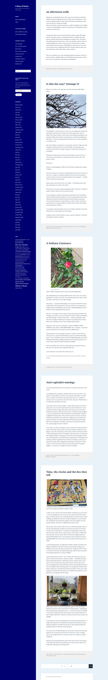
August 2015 (18, 150)
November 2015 (19, 142)
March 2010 (18, 205)
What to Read (21, 286)
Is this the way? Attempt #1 (62, 84)
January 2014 (18, 162)
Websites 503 (18, 64)
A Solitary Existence (58, 243)
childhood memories (18, 250)
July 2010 (17, 195)
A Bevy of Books (22, 6)
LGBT (29, 257)
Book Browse (18, 49)
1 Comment (69, 68)
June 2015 (17, 155)
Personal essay (65, 226)
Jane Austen (28, 254)
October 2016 (18, 127)
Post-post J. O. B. (66, 455)
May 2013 (17, 170)
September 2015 (19, 147)
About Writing (58, 226)
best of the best (19, 242)
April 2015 (17, 160)
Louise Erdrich (24, 259)
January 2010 (18, 207)
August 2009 (18, 220)
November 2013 (19, 165)
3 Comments (69, 367)
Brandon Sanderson (19, 248)
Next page (91, 666)
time (47, 655)
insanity (23, 254)
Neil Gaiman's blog (19, 267)
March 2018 (18, 122)
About (16, 22)
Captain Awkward (19, 54)
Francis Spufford (18, 254)
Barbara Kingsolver (19, 241)
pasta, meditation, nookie (21, 31)
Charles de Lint (26, 248)
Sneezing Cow (18, 56)
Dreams (16, 253)
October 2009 (18, 215)
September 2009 (19, 217)
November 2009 (19, 212)
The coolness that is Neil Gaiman (22, 278)
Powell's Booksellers (20, 270)
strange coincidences (21, 275)
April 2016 (17, 137)
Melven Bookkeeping (20, 19)
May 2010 (17, 200)
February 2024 (18, 105)
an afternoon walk (57, 11)
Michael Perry (27, 263)
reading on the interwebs (21, 271)
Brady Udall (26, 247)
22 (72, 666)
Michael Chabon (19, 263)
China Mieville (25, 250)
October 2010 (18, 190)
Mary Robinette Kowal (19, 262)
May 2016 (17, 135)
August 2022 (18, 110)
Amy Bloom (28, 239)
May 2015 (17, 157)
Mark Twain (24, 260)
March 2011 (18, 182)
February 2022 (18, 117)
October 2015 (18, 145)
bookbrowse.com (19, 247)
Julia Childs (17, 257)
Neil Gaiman (18, 265)
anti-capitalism (76, 455)
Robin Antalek (23, 273)
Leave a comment (51, 456)
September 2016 (19, 130)
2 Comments (58, 228)
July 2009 (17, 222)
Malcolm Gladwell (18, 260)
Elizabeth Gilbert (27, 253)
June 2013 (17, 167)
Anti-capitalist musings (20, 34)
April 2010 (17, 202)
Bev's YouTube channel (20, 46)
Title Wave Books (19, 61)
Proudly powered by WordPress (54, 676)
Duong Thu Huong (21, 253)
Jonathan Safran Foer (25, 256)
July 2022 (17, 112)
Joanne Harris (18, 256)
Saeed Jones (83, 226)
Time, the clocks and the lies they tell (66, 473)
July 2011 (17, 177)
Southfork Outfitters (20, 59)
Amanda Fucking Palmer (20, 239)
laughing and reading (24, 257)
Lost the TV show (18, 259)
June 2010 (17, 197)
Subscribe (18, 94)
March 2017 (18, 125)
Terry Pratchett (17, 276)
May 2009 (17, 227)
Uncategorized (61, 68)
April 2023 (17, 107)
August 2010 (18, 192)
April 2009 (17, 230)
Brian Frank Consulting (20, 51)
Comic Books (18, 251)
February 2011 (18, 185)
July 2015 (17, 152)
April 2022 (17, 115)
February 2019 (18, 120)
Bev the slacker (21, 245)
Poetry (71, 226)
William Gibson (18, 288)
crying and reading (26, 251)
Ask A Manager (18, 44)
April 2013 (17, 172)
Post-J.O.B (75, 226)
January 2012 (18, 175)
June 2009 (17, 225)
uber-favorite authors (22, 283)
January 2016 (18, 140)
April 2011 (17, 180)
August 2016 (18, 132)
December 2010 (19, 187)
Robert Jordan (18, 273)
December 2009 (19, 210)
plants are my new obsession (20, 268)
